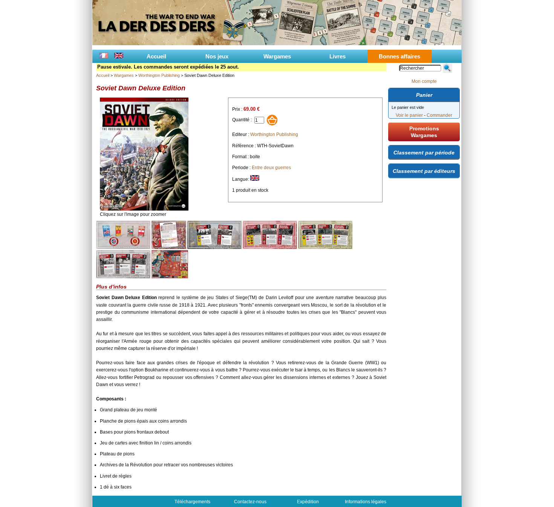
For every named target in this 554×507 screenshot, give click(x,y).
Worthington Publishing (159, 75)
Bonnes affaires (399, 56)
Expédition (308, 501)
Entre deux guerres (271, 167)
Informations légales (365, 501)
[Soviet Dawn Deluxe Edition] (144, 209)
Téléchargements (192, 501)
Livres (337, 56)
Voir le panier (409, 115)
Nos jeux (216, 56)
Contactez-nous (250, 501)
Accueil (156, 56)
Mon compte (424, 81)
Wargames (277, 56)
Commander (439, 115)
